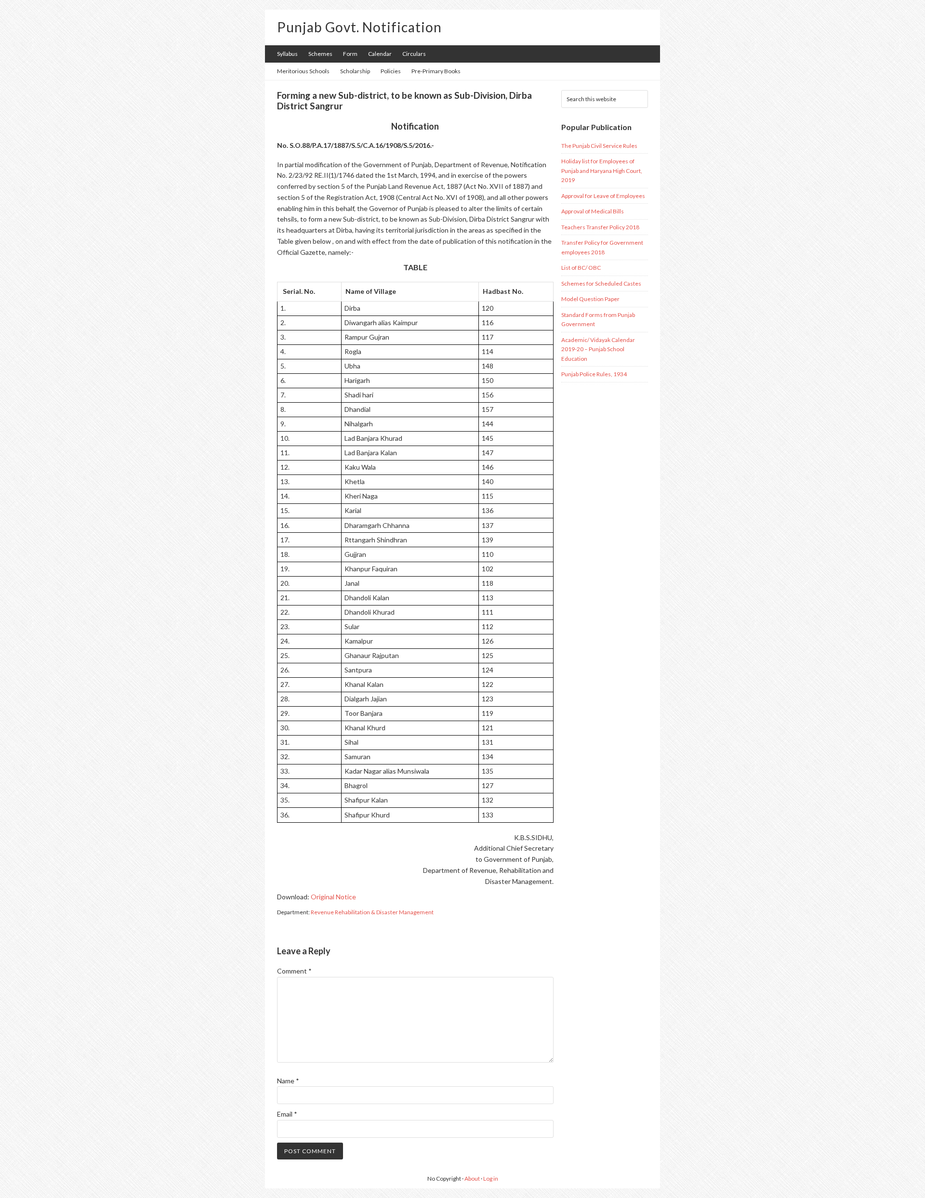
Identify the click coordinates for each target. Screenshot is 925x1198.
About (472, 1178)
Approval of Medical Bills (592, 211)
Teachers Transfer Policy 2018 (600, 227)
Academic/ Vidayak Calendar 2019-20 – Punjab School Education (598, 349)
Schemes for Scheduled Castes (601, 283)
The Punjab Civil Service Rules (599, 145)
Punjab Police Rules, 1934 (594, 374)
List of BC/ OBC (581, 267)
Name (288, 1081)
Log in (490, 1178)
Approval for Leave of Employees (603, 195)
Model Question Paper (590, 299)
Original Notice (333, 897)
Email (287, 1114)
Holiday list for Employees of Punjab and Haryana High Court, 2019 (601, 171)
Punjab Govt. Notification (359, 27)
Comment (294, 971)
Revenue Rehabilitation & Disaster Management (372, 912)
